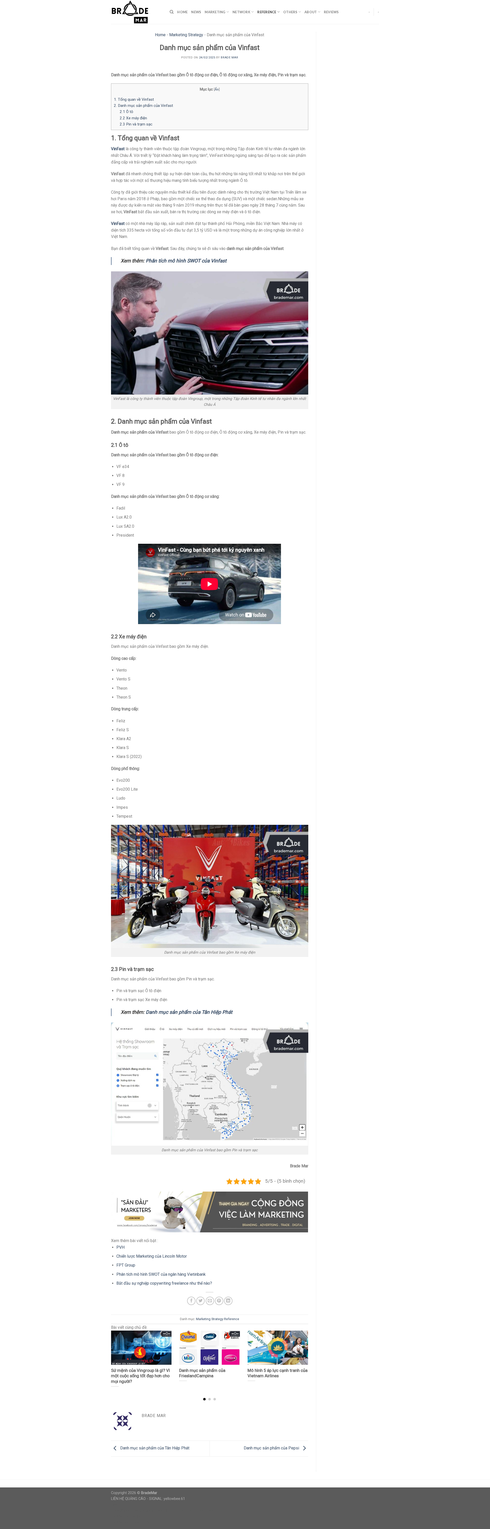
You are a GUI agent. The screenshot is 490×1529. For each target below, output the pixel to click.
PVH (120, 1247)
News (196, 12)
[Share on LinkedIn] (228, 1301)
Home (182, 12)
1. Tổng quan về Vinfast (134, 99)
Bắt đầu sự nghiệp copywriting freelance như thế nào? (164, 1283)
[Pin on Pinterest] (219, 1301)
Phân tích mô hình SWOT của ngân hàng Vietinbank (161, 1274)
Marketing (215, 12)
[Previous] (117, 1355)
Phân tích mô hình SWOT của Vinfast (186, 261)
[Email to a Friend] (210, 1301)
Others (290, 12)
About (310, 12)
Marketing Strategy (186, 34)
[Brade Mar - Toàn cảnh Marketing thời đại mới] (136, 12)
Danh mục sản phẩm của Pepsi (272, 1448)
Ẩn (217, 89)
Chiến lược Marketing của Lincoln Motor (151, 1256)
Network (241, 12)
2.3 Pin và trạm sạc (136, 124)
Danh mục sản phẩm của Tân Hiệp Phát (189, 1012)
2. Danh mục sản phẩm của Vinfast (143, 105)
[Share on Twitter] (200, 1301)
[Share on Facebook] (191, 1301)
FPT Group (125, 1265)
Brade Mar (229, 57)
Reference (266, 12)
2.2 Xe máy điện (133, 118)
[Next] (301, 1355)
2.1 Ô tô (126, 111)
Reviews (331, 12)
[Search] (172, 12)
